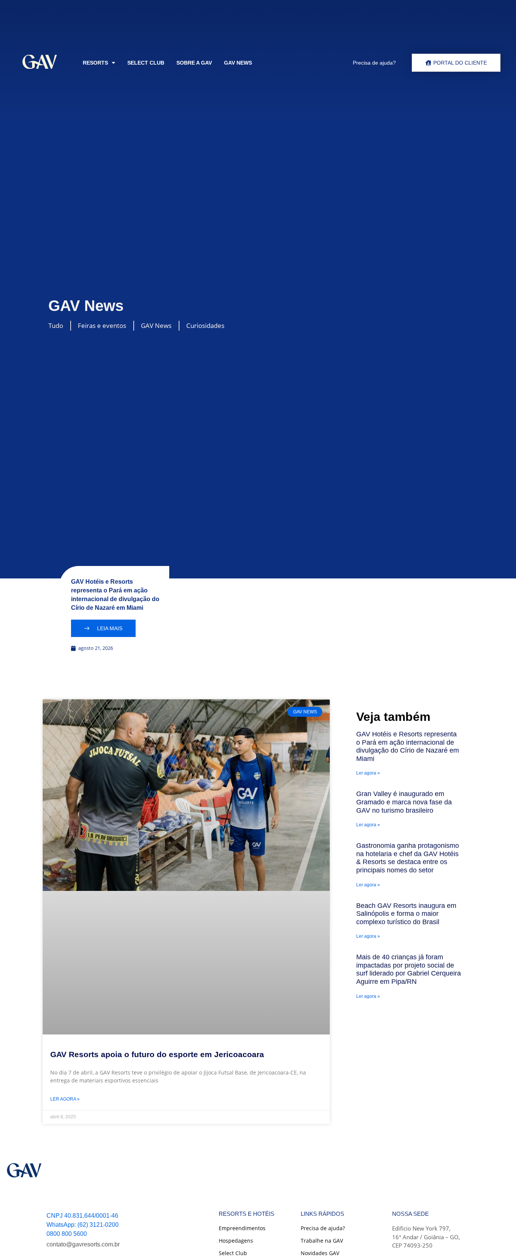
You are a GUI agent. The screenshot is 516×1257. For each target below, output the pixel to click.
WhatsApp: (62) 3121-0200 (82, 1224)
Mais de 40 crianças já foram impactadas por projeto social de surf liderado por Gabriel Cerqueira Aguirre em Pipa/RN (408, 969)
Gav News (238, 63)
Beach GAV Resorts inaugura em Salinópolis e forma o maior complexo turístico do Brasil (406, 914)
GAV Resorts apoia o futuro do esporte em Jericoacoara (157, 1054)
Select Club (145, 63)
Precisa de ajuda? (374, 63)
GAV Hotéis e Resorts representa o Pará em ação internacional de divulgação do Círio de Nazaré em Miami (407, 746)
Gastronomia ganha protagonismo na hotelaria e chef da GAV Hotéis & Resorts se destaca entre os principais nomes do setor (407, 858)
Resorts (95, 63)
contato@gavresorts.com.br (83, 1244)
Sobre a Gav (194, 63)
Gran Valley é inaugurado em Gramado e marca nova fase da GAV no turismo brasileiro (404, 802)
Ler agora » (65, 1099)
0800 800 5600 (66, 1234)
